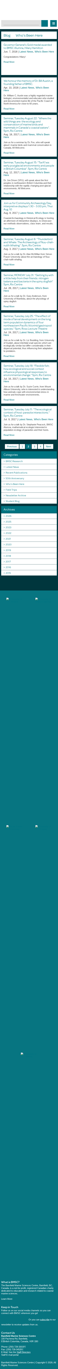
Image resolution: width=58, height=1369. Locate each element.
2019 (8, 550)
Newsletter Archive (16, 495)
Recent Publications (16, 472)
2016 (8, 567)
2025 (8, 521)
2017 (8, 561)
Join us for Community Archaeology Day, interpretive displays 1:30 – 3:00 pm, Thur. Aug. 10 (28, 206)
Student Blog (12, 501)
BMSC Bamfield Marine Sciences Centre (29, 10)
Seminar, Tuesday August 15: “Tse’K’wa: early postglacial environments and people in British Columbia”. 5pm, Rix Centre (29, 165)
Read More (9, 62)
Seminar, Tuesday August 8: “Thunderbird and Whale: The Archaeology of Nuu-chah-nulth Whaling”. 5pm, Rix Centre (29, 242)
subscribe (45, 1319)
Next (48, 446)
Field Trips (11, 489)
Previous (12, 446)
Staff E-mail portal (9, 1355)
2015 (8, 573)
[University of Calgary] (43, 937)
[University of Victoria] (14, 710)
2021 (8, 539)
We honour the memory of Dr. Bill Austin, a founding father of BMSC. (28, 82)
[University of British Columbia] (43, 710)
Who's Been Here (44, 51)
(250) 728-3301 (17, 1346)
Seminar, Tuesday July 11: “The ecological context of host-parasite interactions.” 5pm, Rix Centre (28, 412)
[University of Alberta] (29, 1165)
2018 (8, 556)
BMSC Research (14, 461)
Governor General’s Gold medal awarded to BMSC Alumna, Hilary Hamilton (28, 46)
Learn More (7, 1299)
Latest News (26, 51)
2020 (9, 544)
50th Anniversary (15, 478)
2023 (8, 527)
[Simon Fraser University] (14, 937)
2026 (8, 516)
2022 (8, 533)
